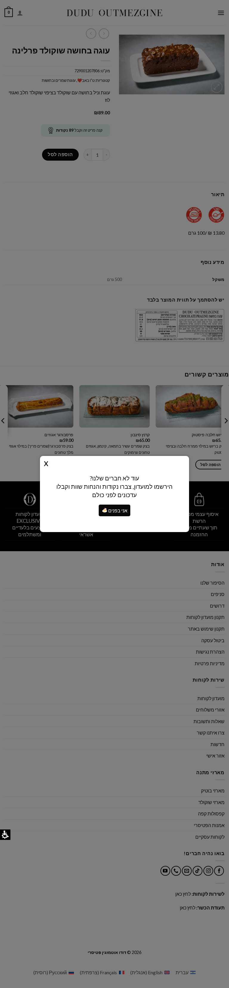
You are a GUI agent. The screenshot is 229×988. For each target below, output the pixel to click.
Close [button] (46, 462)
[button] (104, 510)
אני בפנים (117, 510)
